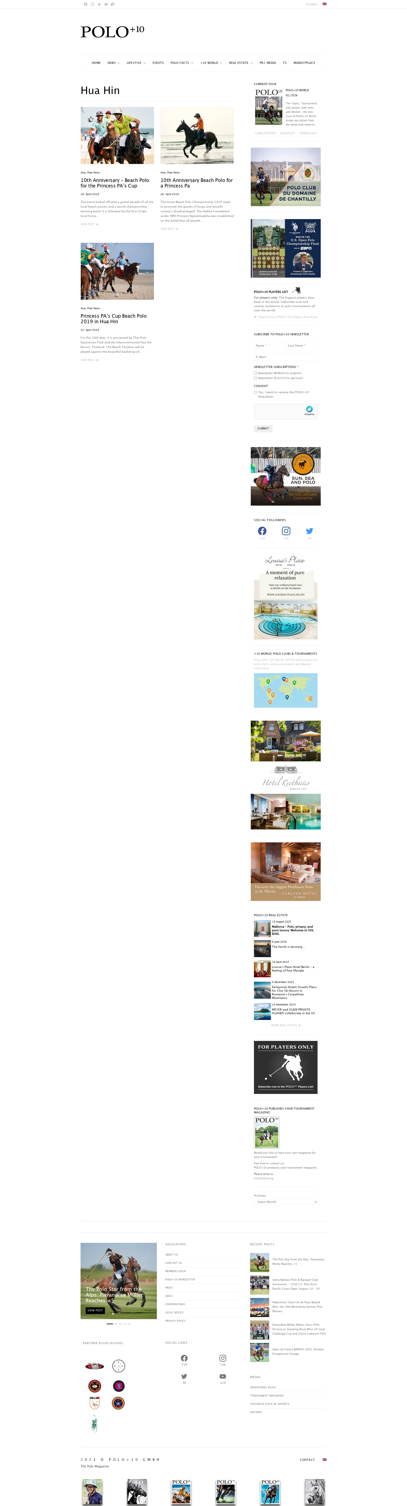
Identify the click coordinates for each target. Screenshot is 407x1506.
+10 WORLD (209, 63)
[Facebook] (86, 4)
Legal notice (174, 1313)
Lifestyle (134, 63)
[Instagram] (92, 4)
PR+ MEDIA (268, 63)
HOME (96, 63)
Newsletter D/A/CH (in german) (280, 378)
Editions (256, 1412)
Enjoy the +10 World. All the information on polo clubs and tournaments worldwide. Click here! (285, 664)
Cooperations (175, 1304)
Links (168, 1296)
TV (285, 63)
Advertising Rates (263, 1387)
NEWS (111, 63)
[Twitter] (99, 4)
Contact (311, 4)
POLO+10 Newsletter (180, 1279)
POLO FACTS (180, 63)
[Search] (112, 4)
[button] (89, 224)
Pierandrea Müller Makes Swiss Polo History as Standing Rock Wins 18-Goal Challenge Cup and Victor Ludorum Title (299, 1329)
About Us (171, 1255)
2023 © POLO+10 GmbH (121, 1459)
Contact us (173, 1263)
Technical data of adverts (269, 1404)
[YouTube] (106, 4)
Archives (260, 1195)
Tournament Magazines (267, 1396)
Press (169, 1288)
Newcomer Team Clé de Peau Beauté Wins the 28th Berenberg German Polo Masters (297, 1307)
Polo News (93, 173)
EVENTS (158, 63)
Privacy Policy (175, 1321)
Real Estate (239, 63)
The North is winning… (288, 946)
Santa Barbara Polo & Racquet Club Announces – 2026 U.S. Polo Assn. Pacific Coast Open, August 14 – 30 (295, 1284)
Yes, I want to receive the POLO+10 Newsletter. (283, 394)
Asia (83, 173)
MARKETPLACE (304, 63)
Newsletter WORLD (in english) (279, 373)
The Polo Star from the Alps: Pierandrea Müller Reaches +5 (114, 1295)
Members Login (175, 1271)
